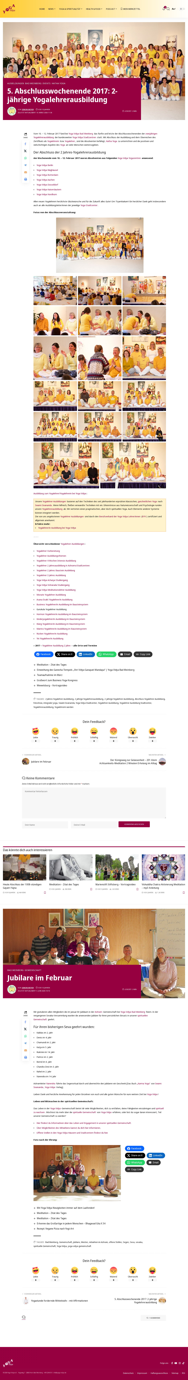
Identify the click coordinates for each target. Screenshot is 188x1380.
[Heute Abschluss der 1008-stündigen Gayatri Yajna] (24, 867)
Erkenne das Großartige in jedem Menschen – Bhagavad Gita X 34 (71, 1223)
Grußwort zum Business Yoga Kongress (57, 680)
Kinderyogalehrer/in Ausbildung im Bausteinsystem (61, 618)
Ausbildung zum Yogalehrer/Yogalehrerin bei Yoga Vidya (59, 493)
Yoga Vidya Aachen (46, 179)
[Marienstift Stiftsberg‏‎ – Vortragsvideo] (117, 867)
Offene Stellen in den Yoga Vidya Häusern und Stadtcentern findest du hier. (72, 1132)
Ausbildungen (15, 83)
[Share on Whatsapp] (25, 157)
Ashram (98, 1011)
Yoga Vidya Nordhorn (47, 194)
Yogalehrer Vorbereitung (48, 550)
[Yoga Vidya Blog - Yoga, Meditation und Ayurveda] (9, 8)
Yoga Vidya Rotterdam (47, 174)
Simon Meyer (28, 109)
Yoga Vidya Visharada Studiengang (53, 584)
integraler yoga (50, 702)
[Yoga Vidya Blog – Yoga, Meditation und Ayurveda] (8, 1363)
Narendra (50, 1083)
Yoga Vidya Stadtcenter (86, 702)
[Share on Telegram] (25, 164)
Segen (126, 1242)
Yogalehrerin (53, 141)
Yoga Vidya (50, 1087)
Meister (84, 1242)
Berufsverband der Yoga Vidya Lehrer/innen (119, 516)
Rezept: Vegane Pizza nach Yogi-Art (55, 1228)
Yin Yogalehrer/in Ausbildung (50, 638)
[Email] (25, 172)
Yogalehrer (70, 141)
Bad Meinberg (33, 83)
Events (47, 83)
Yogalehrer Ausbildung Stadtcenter (135, 702)
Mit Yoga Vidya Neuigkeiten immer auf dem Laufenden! (65, 1207)
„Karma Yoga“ (143, 1083)
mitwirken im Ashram (98, 1242)
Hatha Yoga (59, 83)
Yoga (62, 144)
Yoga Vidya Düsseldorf (47, 184)
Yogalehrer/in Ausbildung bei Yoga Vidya (57, 527)
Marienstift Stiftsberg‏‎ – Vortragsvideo (115, 884)
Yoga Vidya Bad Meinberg (81, 133)
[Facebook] (172, 1363)
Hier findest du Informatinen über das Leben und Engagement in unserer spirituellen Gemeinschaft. (84, 1122)
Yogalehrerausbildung (52, 508)
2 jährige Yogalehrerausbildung (89, 699)
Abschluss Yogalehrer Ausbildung (150, 699)
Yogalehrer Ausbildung (108, 702)
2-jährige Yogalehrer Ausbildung (119, 699)
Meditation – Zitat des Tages (52, 664)
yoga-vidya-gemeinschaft (79, 1246)
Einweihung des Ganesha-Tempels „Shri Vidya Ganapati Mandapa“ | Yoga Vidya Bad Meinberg (85, 669)
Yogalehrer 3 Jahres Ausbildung (51, 575)
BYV (144, 516)
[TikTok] (183, 1363)
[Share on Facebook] (25, 143)
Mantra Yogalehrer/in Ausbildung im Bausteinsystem (62, 628)
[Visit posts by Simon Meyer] (11, 111)
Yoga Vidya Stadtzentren (84, 137)
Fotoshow (37, 702)
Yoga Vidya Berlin (45, 165)
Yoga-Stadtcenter (88, 205)
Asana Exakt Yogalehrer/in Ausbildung (54, 599)
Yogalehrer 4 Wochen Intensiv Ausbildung (56, 560)
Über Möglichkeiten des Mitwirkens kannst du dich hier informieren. (69, 1127)
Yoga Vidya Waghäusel (47, 169)
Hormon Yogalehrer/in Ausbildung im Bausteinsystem (62, 614)
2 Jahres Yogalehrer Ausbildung (59, 699)
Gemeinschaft (33, 970)
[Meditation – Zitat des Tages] (71, 867)
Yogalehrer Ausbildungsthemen (51, 555)
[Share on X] (25, 150)
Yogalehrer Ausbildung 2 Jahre (56, 645)
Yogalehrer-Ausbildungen (54, 501)
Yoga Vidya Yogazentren (129, 158)
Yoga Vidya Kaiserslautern (49, 189)
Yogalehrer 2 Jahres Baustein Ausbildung (56, 570)
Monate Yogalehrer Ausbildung (51, 594)
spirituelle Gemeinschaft (84, 1112)
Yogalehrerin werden (64, 707)
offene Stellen (115, 1242)
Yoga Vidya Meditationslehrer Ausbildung (56, 589)
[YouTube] (176, 1363)
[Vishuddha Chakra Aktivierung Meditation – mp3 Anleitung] (163, 867)
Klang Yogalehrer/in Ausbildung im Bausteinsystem (61, 623)
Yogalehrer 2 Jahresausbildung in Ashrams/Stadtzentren (63, 565)
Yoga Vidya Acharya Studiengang (52, 580)
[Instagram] (179, 1363)
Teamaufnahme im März (49, 675)
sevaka (139, 1242)
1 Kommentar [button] (154, 1318)
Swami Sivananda (43, 505)
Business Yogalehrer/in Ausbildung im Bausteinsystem (62, 604)
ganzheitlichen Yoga (147, 501)
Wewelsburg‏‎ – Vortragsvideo (52, 685)
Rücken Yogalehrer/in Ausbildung (52, 633)
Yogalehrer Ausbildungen (72, 516)
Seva (132, 1242)
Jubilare (76, 1242)
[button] (168, 8)
